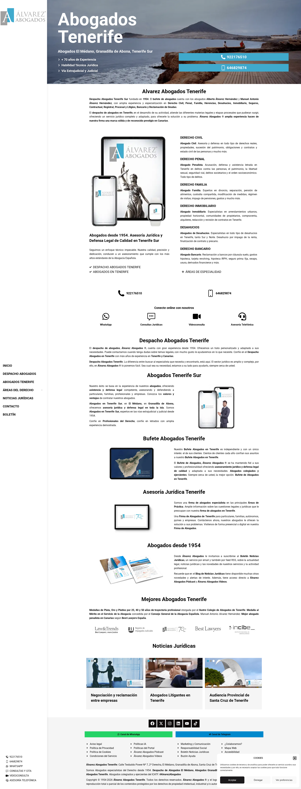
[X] (161, 723)
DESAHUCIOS (189, 227)
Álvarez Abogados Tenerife (129, 779)
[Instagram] (170, 723)
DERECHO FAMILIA (193, 184)
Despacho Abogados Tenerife (174, 340)
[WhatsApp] (106, 316)
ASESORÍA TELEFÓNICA (23, 780)
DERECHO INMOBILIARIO (198, 206)
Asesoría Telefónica (242, 324)
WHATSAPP (16, 766)
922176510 (16, 756)
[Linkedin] (178, 723)
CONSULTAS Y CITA (20, 770)
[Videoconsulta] (197, 316)
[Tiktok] (196, 723)
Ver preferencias (284, 780)
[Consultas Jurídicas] (151, 316)
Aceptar (232, 780)
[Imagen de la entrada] (114, 673)
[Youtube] (187, 723)
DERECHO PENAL (192, 159)
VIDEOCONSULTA (19, 775)
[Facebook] (152, 723)
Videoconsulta (197, 324)
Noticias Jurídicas (174, 646)
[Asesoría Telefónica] (242, 316)
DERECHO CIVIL (191, 137)
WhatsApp (106, 324)
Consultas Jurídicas (151, 324)
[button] (294, 758)
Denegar (258, 780)
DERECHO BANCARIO (195, 249)
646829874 (16, 761)
